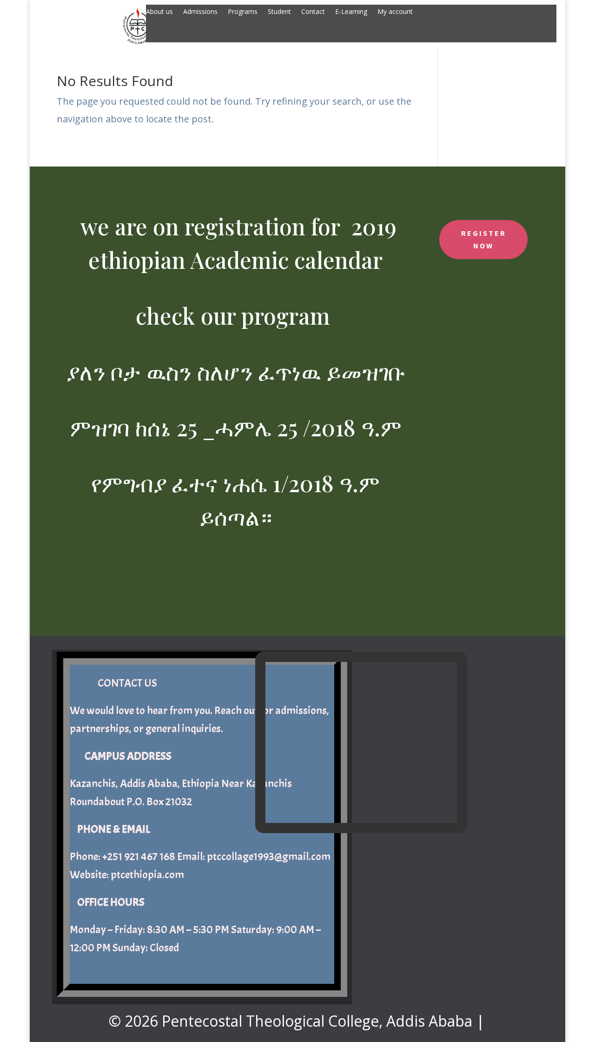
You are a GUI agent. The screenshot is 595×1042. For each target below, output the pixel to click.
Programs (243, 12)
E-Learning (351, 12)
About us (159, 12)
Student (279, 12)
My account (395, 12)
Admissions (200, 12)
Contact (313, 12)
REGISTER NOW (483, 239)
